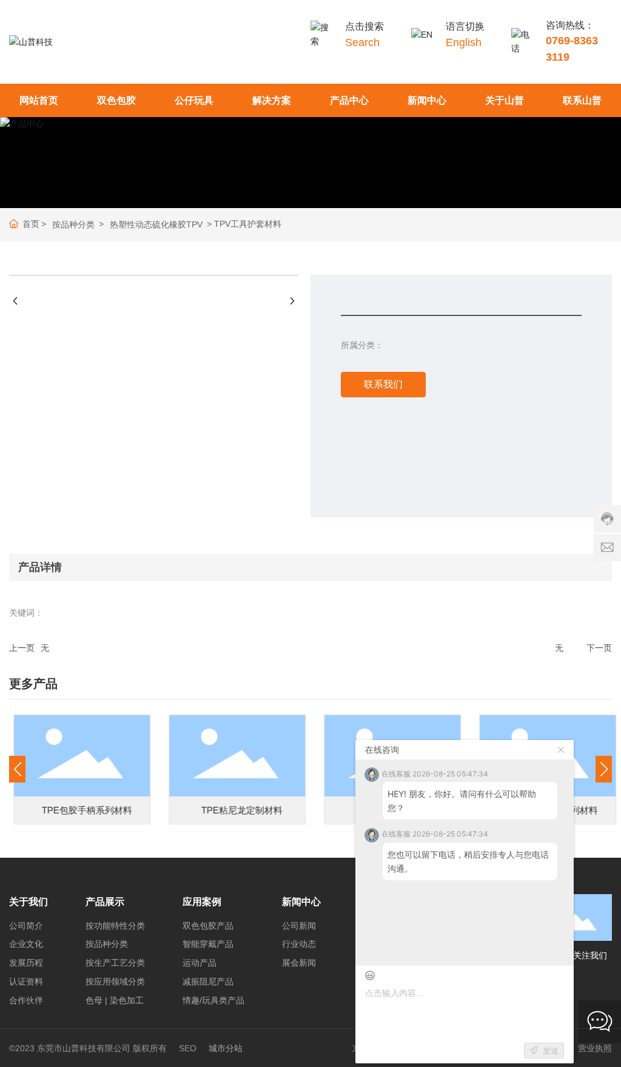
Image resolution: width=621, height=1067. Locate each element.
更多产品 (33, 683)
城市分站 (226, 1048)
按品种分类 (73, 224)
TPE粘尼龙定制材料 (237, 810)
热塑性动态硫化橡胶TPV (156, 224)
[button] (17, 769)
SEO (187, 1048)
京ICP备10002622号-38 (397, 1048)
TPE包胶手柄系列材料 (82, 810)
